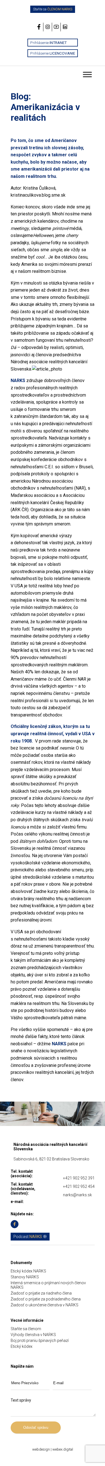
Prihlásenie (48, 42)
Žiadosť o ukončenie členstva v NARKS (44, 1305)
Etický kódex (21, 1346)
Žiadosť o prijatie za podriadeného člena (46, 1299)
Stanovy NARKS (25, 1277)
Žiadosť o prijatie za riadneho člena (41, 1293)
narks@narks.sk (77, 1195)
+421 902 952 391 (79, 1178)
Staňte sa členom (26, 1329)
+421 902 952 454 (79, 1186)
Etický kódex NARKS (28, 1271)
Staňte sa (52, 9)
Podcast (27, 1236)
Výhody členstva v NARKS (33, 1334)
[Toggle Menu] (87, 74)
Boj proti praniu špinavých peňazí (40, 1340)
